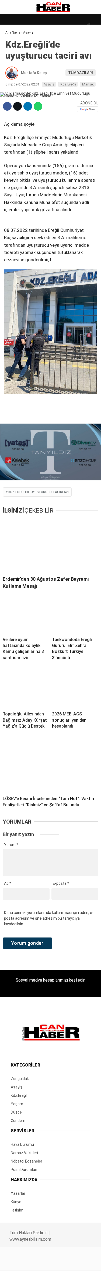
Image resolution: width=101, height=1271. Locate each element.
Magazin (16, 88)
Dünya (14, 44)
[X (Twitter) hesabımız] (32, 1262)
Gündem (16, 66)
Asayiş (14, 121)
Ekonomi (16, 56)
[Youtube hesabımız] (64, 1262)
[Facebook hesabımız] (16, 1262)
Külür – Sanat (22, 77)
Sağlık (14, 99)
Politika (16, 110)
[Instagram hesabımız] (48, 1262)
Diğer (13, 132)
